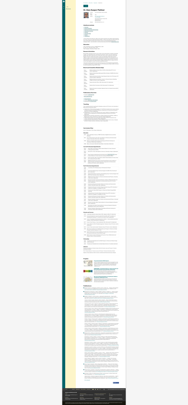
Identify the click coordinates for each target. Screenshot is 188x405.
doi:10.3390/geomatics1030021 (101, 371)
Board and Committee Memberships (91, 30)
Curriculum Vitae (87, 34)
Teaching (86, 32)
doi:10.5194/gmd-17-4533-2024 (108, 293)
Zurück (86, 6)
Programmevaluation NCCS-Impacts (101, 260)
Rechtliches (88, 389)
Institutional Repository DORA (101, 289)
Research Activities (88, 29)
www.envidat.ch (114, 42)
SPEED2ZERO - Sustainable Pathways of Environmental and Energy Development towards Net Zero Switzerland (106, 269)
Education (86, 27)
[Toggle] (63, 6)
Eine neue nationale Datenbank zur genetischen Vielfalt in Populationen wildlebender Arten (105, 277)
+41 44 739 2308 (97, 17)
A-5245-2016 (92, 101)
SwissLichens (82, 397)
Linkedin (95, 389)
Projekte (86, 35)
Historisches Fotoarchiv (83, 393)
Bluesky (97, 389)
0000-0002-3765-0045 (92, 100)
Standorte (73, 389)
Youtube (93, 389)
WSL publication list (88, 96)
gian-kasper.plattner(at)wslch (99, 16)
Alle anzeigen (87, 380)
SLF (104, 389)
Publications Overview (88, 31)
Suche (63, 8)
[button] (116, 383)
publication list (91, 95)
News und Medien (83, 389)
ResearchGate (87, 99)
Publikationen (87, 36)
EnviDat (66, 393)
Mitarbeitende (68, 8)
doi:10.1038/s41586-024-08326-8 (90, 289)
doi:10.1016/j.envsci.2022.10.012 (96, 298)
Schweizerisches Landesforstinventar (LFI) (100, 393)
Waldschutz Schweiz (97, 397)
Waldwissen (110, 397)
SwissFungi (66, 397)
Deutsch (66, 389)
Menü (67, 6)
